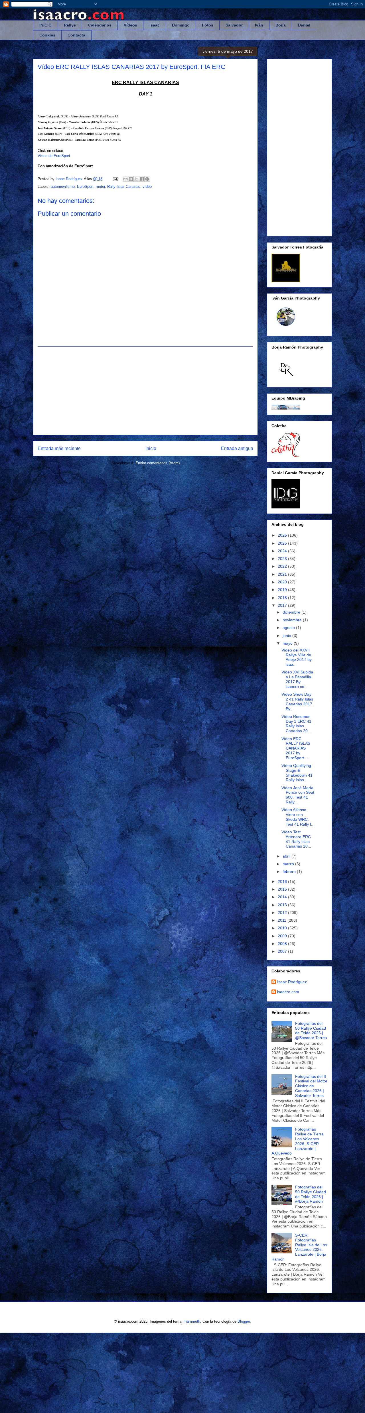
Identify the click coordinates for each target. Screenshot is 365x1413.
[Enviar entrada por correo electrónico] (115, 179)
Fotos (207, 25)
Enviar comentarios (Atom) (157, 463)
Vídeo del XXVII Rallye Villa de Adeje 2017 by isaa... (296, 657)
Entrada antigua (237, 448)
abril (287, 856)
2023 (283, 558)
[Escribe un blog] (131, 179)
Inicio (150, 448)
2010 (283, 928)
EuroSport (85, 186)
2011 (282, 920)
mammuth (192, 1321)
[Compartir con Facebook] (142, 179)
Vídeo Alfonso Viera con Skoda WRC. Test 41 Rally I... (298, 816)
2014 (283, 897)
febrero (290, 871)
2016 (283, 881)
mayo (288, 643)
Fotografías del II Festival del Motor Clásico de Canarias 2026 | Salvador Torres (311, 1086)
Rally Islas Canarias (123, 186)
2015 (283, 889)
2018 (283, 597)
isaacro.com (288, 991)
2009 (283, 936)
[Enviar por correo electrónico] (125, 179)
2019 (283, 589)
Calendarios (99, 25)
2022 (283, 566)
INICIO (45, 25)
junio (287, 635)
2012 (283, 912)
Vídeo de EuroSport (54, 156)
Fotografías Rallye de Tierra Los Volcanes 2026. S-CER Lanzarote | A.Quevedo (297, 1141)
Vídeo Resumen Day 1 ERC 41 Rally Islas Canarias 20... (296, 723)
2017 (283, 605)
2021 (283, 574)
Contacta (76, 35)
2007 (283, 951)
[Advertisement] (145, 391)
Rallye (70, 25)
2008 (283, 943)
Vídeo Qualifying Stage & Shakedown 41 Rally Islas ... (297, 772)
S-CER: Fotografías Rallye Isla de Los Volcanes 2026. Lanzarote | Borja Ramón (299, 1247)
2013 (283, 905)
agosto (289, 627)
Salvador (234, 25)
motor (100, 186)
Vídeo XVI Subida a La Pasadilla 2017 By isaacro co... (297, 679)
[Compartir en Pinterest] (147, 179)
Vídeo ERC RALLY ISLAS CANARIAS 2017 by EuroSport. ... (295, 748)
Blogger (244, 1321)
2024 (283, 551)
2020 (283, 582)
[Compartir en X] (136, 179)
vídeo (147, 186)
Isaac (154, 25)
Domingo (181, 25)
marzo (289, 864)
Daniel (304, 25)
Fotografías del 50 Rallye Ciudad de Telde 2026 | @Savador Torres (311, 1030)
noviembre (293, 620)
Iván (259, 25)
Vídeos (130, 25)
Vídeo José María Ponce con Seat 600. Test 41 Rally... (297, 794)
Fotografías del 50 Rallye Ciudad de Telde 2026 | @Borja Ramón (310, 1194)
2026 (283, 535)
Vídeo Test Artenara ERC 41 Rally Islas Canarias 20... (296, 839)
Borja (280, 25)
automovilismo (63, 186)
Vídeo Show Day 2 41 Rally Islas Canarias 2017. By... (297, 701)
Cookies (47, 35)
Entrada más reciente (59, 448)
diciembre (292, 612)
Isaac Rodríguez (292, 982)
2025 (283, 543)
